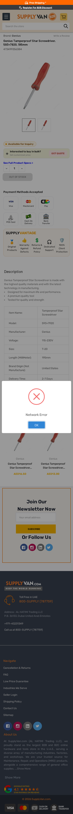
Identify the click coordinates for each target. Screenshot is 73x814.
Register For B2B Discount (37, 7)
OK (37, 425)
